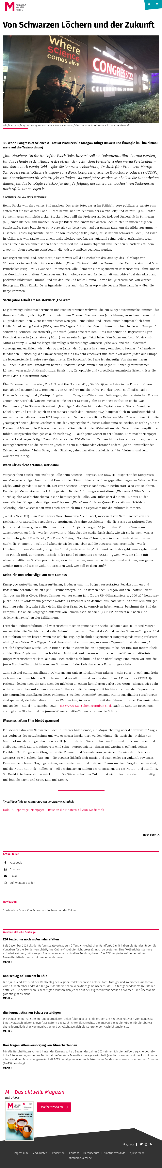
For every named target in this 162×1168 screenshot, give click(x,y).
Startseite (9, 910)
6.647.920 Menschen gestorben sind (85, 706)
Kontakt (74, 1153)
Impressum (21, 1153)
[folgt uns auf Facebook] (136, 1144)
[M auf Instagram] (146, 1144)
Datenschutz (91, 1153)
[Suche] (124, 1144)
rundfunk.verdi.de (114, 1153)
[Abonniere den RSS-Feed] (150, 1144)
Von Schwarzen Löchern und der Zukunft (52, 910)
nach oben (149, 835)
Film (21, 910)
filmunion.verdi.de (80, 1158)
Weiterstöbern (52, 1107)
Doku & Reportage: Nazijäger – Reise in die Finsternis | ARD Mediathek (53, 810)
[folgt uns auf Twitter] (141, 1144)
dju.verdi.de (137, 1153)
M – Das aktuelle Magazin (34, 1092)
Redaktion (58, 1153)
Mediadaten (39, 1153)
